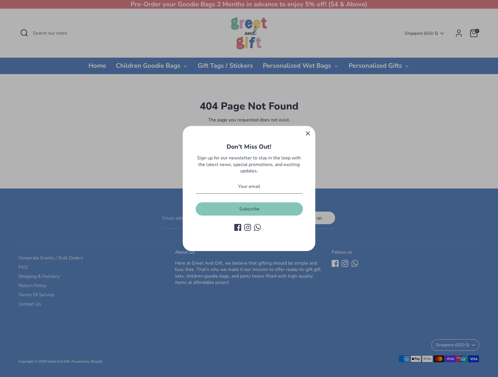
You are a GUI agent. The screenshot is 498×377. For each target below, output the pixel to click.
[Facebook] (237, 227)
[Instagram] (247, 227)
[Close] (307, 133)
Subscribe (249, 209)
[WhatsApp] (257, 227)
